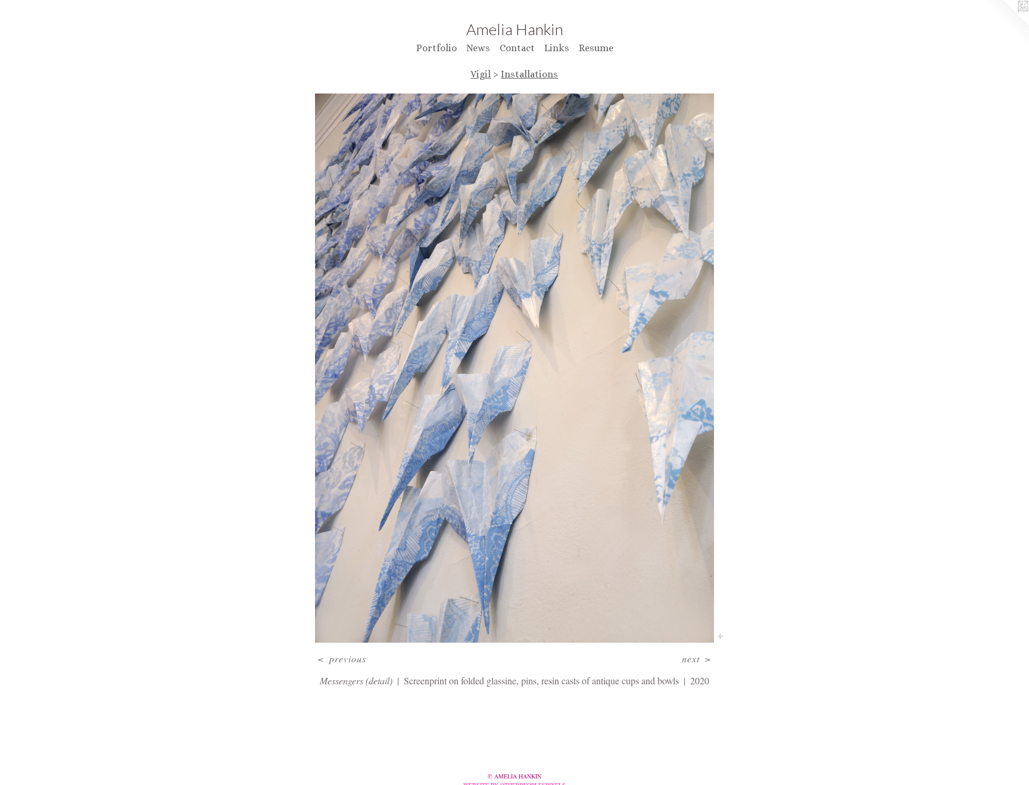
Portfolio (436, 48)
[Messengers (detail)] (514, 368)
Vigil (480, 74)
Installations (529, 74)
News (478, 48)
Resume (596, 48)
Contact (517, 48)
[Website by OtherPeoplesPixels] (1005, 24)
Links (556, 48)
